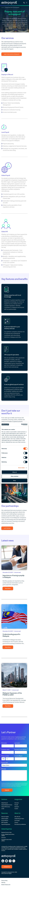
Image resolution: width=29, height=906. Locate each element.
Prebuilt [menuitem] (16, 804)
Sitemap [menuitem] (3, 882)
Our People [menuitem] (17, 820)
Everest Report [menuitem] (4, 820)
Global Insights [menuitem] (4, 818)
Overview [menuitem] (16, 802)
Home (2, 7)
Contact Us (7, 866)
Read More (8, 588)
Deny (14, 480)
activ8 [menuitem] (2, 808)
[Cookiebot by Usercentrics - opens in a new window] (21, 424)
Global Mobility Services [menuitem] (6, 804)
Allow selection (14, 476)
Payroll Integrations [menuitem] (5, 824)
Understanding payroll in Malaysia (11, 635)
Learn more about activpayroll (11, 54)
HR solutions (6, 847)
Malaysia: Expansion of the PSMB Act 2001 (12, 694)
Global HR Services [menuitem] (5, 806)
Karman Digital (8, 873)
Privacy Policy (18, 786)
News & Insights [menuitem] (5, 816)
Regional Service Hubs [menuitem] (6, 832)
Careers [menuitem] (16, 822)
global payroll (20, 846)
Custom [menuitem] (16, 808)
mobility (25, 846)
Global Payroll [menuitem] (4, 802)
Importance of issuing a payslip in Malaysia (13, 576)
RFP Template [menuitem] (4, 822)
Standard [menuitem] (16, 806)
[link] (26, 2)
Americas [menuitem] (3, 837)
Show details (21, 467)
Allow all (14, 472)
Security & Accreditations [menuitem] (20, 824)
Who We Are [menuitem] (17, 816)
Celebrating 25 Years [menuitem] (19, 818)
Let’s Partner (7, 528)
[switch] (25, 453)
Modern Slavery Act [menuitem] (5, 884)
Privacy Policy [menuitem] (4, 880)
